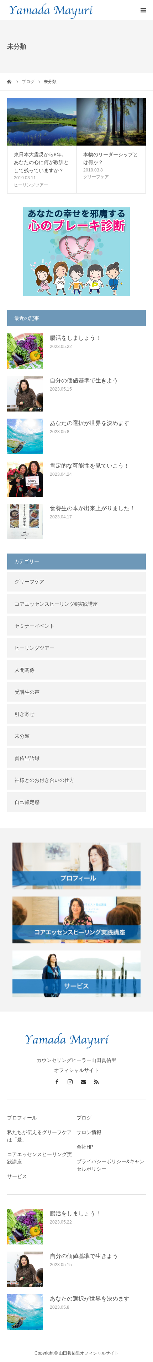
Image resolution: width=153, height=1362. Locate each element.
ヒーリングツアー (31, 184)
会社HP (84, 1147)
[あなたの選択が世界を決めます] (25, 436)
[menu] (143, 10)
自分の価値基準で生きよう (84, 380)
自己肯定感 (27, 802)
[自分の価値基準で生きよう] (25, 394)
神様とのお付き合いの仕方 (44, 780)
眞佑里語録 (27, 758)
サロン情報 (88, 1132)
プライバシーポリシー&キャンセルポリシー (110, 1165)
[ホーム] (9, 81)
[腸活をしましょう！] (25, 351)
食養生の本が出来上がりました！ (92, 508)
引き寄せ (25, 714)
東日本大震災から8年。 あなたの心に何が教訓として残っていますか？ (41, 162)
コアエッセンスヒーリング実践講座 (39, 1158)
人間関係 (25, 670)
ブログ (83, 1118)
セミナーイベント (34, 626)
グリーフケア (96, 176)
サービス (17, 1176)
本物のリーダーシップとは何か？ (110, 158)
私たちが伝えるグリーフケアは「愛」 (39, 1136)
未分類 (22, 736)
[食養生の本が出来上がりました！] (25, 521)
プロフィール (22, 1118)
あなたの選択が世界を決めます (90, 423)
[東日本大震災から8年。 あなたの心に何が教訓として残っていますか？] (41, 122)
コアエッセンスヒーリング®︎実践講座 (56, 604)
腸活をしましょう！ (75, 338)
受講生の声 (27, 692)
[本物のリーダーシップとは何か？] (111, 122)
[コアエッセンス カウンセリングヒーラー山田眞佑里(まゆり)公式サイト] (76, 1051)
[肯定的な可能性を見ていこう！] (25, 479)
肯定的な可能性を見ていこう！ (90, 466)
